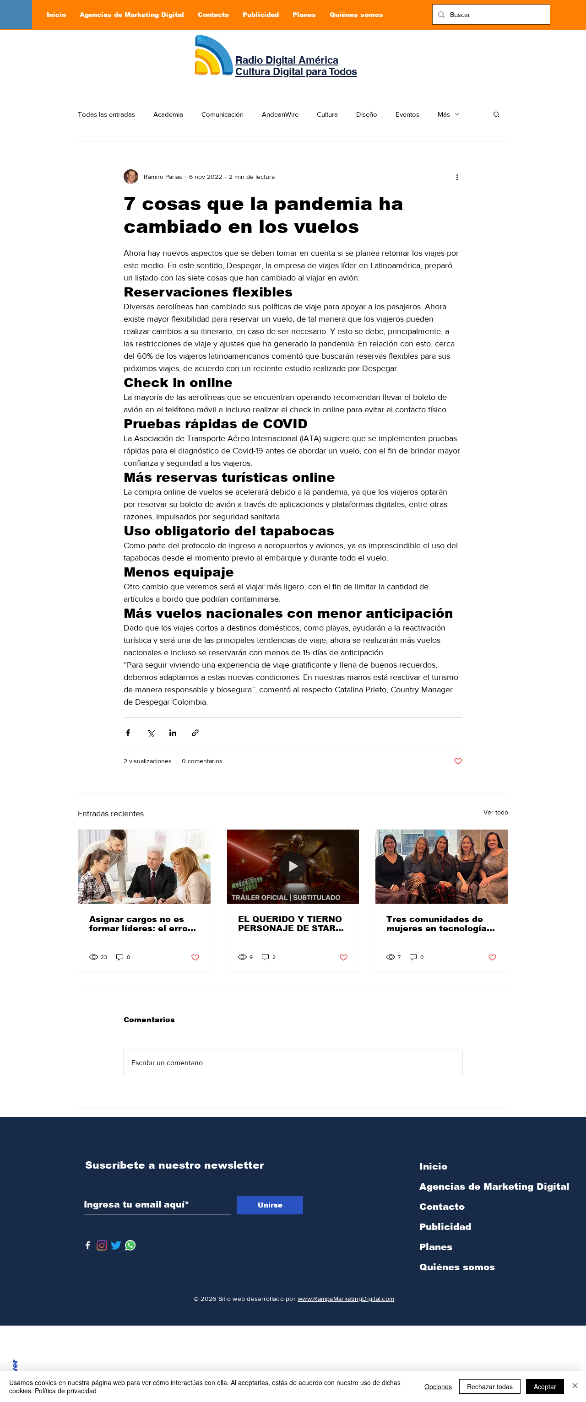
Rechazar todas (490, 1386)
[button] (496, 114)
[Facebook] (87, 1245)
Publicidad (445, 1227)
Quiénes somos (457, 1267)
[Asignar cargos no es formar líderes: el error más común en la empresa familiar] (144, 867)
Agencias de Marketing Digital (467, 1186)
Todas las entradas (106, 114)
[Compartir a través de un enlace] (195, 732)
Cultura (327, 114)
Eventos (407, 114)
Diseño (366, 114)
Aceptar (545, 1386)
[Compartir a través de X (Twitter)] (150, 732)
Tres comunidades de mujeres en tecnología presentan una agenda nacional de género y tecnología (436, 924)
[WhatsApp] (130, 1245)
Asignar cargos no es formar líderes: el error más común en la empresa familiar (140, 924)
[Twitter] (116, 1245)
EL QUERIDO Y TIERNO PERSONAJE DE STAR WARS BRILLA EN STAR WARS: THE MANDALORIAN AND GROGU (290, 924)
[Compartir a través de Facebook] (128, 732)
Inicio (433, 1166)
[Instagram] (102, 1245)
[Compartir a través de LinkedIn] (172, 732)
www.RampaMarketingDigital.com (346, 1298)
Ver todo (495, 812)
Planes (435, 1247)
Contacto (442, 1207)
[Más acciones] (456, 176)
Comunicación (222, 114)
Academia (168, 114)
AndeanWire (280, 114)
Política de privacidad (66, 1390)
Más (444, 114)
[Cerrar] (575, 1386)
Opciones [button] (438, 1386)
